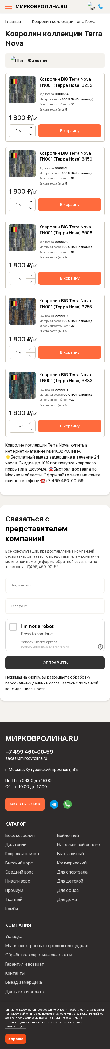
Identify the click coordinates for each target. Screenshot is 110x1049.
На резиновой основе (78, 844)
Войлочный (68, 835)
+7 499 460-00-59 (29, 752)
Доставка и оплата (24, 991)
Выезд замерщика (23, 982)
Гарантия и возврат (24, 964)
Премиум (14, 890)
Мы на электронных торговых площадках (46, 945)
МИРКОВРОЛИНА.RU (41, 6)
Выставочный (70, 853)
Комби (11, 908)
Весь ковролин (20, 835)
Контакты (15, 973)
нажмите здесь (15, 1026)
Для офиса (68, 890)
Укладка (13, 936)
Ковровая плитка (22, 853)
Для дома (67, 899)
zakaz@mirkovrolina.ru (26, 758)
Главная (13, 21)
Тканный (13, 899)
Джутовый (15, 844)
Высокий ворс (19, 863)
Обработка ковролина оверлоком (38, 954)
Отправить (55, 663)
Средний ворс (19, 872)
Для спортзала (72, 872)
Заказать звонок (25, 804)
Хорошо (15, 1039)
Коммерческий (72, 863)
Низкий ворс (17, 881)
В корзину (70, 130)
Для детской (70, 881)
